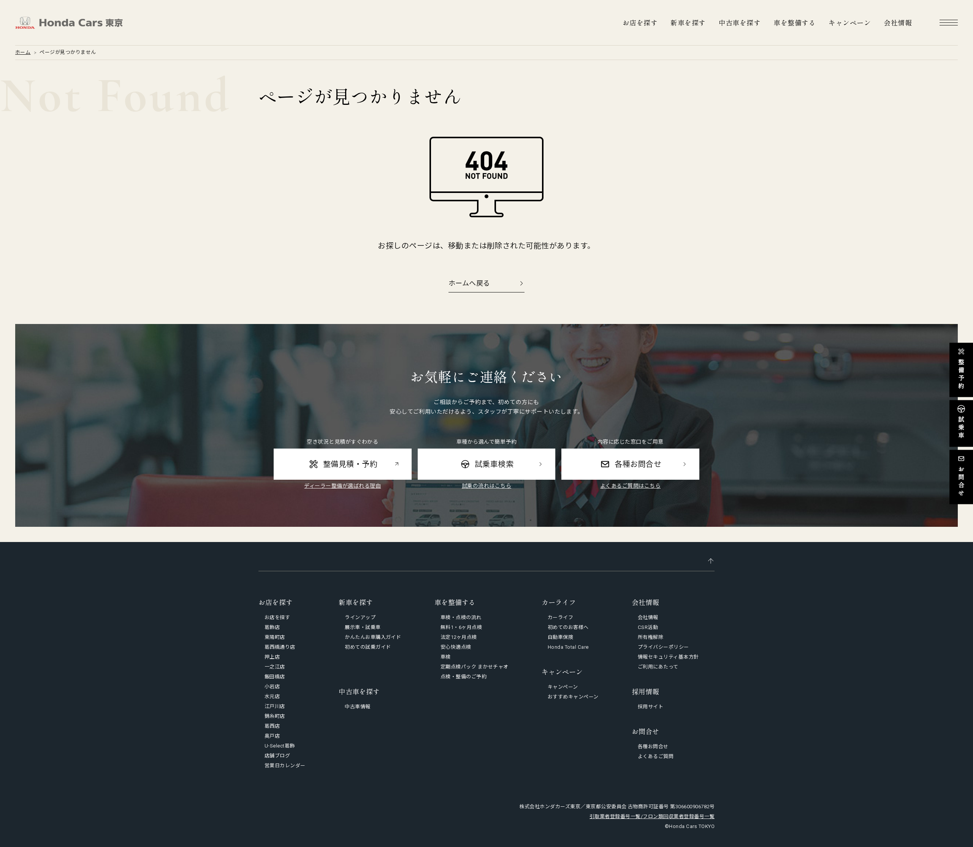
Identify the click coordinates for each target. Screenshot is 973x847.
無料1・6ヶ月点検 (461, 627)
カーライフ (560, 617)
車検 (446, 657)
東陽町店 (275, 637)
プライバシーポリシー (663, 647)
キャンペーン (850, 22)
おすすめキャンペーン (573, 697)
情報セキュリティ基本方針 (668, 657)
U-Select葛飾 (280, 746)
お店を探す (640, 22)
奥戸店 (272, 736)
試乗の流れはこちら (486, 486)
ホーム (22, 52)
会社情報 (898, 22)
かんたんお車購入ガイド (373, 637)
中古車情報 (357, 707)
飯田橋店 (275, 676)
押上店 (272, 657)
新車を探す (687, 22)
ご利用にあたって (658, 667)
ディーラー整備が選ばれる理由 (342, 486)
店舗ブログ (277, 756)
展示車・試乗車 (362, 627)
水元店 (272, 696)
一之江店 (275, 667)
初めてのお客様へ (568, 627)
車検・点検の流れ (461, 617)
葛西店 (272, 726)
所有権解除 (650, 637)
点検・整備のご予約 (463, 676)
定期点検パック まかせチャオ (475, 667)
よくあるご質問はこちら (630, 486)
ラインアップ (360, 617)
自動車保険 (560, 637)
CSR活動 (648, 627)
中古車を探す (740, 22)
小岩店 (272, 686)
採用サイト (650, 707)
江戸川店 (275, 706)
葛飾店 (272, 627)
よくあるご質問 (655, 756)
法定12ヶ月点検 (459, 637)
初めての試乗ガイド (368, 647)
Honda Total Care (568, 647)
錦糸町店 (275, 716)
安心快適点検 (456, 647)
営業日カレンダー (285, 765)
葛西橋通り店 (280, 647)
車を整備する (794, 22)
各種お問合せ (653, 746)
